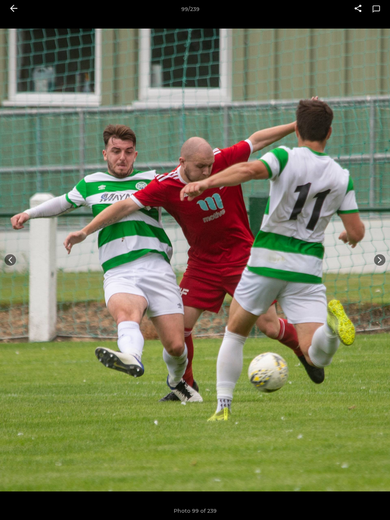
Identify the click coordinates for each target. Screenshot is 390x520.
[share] (358, 9)
